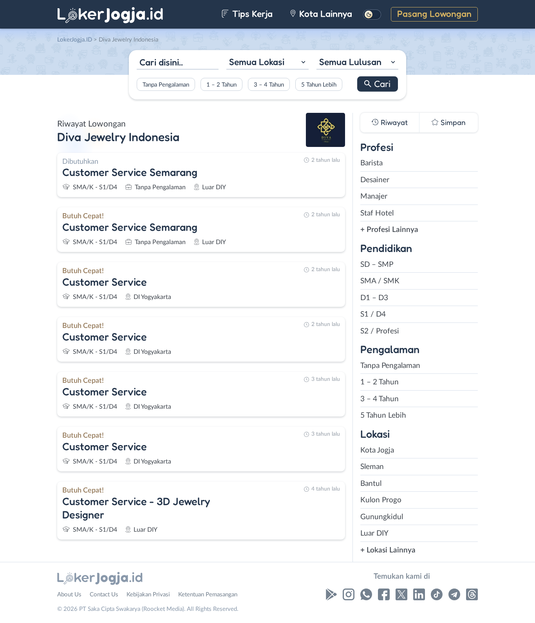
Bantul (370, 483)
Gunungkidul (381, 517)
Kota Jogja (377, 450)
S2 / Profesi (379, 331)
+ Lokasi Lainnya (388, 550)
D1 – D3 (374, 298)
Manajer (373, 196)
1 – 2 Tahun (221, 84)
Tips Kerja (251, 13)
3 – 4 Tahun (269, 84)
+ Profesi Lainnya (389, 230)
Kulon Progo (380, 500)
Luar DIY (374, 533)
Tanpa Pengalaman (166, 84)
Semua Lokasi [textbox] (256, 61)
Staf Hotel (377, 213)
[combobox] (267, 63)
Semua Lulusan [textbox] (350, 61)
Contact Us (104, 595)
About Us (69, 595)
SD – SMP (376, 264)
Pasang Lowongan (434, 13)
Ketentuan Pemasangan (207, 595)
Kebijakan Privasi (148, 595)
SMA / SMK (379, 281)
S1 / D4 (373, 314)
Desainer (374, 180)
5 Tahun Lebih (318, 84)
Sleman (372, 467)
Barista (371, 163)
